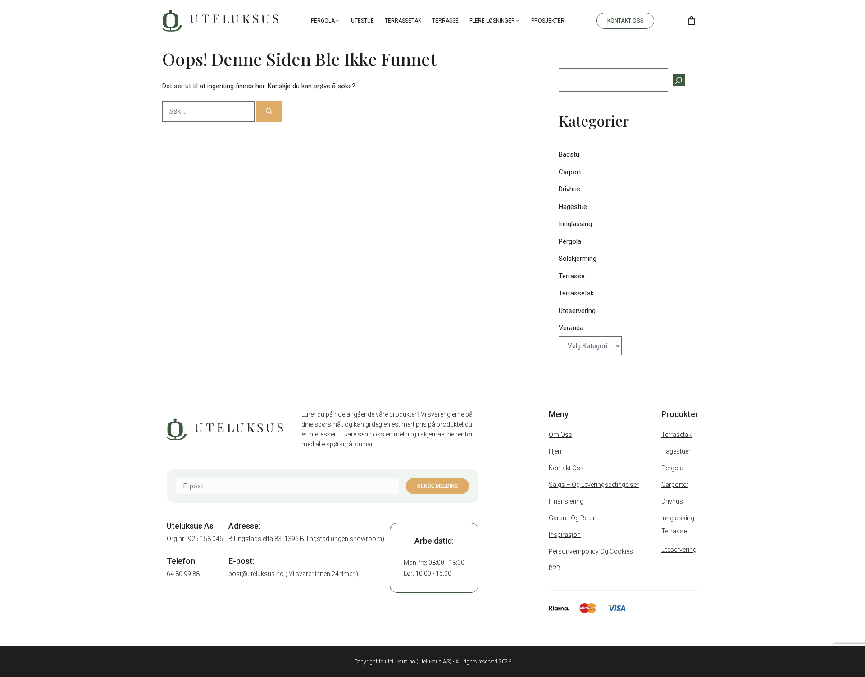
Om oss (560, 434)
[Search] (668, 20)
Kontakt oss (566, 468)
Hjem (556, 451)
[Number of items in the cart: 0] (691, 20)
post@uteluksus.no (256, 573)
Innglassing (575, 224)
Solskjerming (577, 258)
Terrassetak (403, 21)
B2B (554, 568)
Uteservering (577, 311)
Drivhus (569, 189)
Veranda (571, 328)
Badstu (569, 154)
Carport (570, 172)
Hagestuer (676, 451)
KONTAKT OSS (625, 21)
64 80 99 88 (183, 574)
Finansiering (566, 501)
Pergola (323, 21)
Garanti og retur (572, 518)
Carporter (674, 484)
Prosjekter (548, 21)
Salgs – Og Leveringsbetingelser (594, 484)
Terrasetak (676, 434)
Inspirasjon (565, 534)
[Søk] (269, 111)
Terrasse (445, 21)
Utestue (362, 21)
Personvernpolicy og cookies (591, 551)
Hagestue (573, 207)
